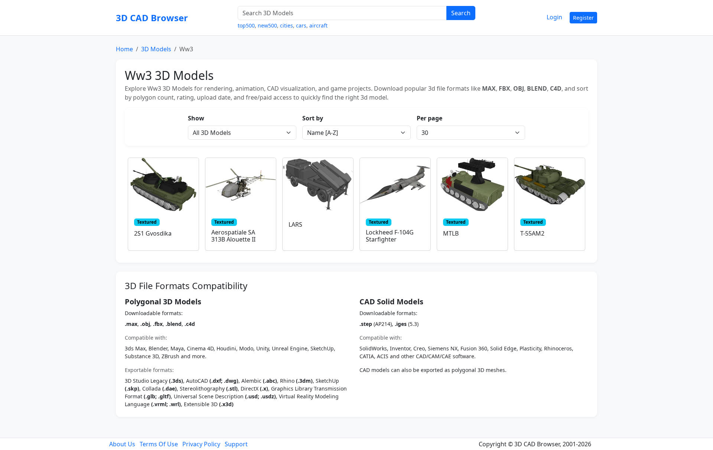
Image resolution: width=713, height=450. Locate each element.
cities (286, 25)
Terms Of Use (159, 444)
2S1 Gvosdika (153, 233)
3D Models (156, 49)
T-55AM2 (532, 233)
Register (583, 17)
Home (124, 49)
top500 (246, 25)
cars (301, 25)
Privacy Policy (201, 444)
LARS (295, 224)
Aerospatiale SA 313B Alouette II (233, 235)
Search (461, 13)
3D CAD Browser (152, 18)
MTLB (451, 233)
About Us (122, 444)
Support (236, 444)
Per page (429, 118)
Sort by (312, 118)
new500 (267, 25)
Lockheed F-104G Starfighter (390, 235)
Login (554, 17)
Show (196, 118)
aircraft (318, 25)
